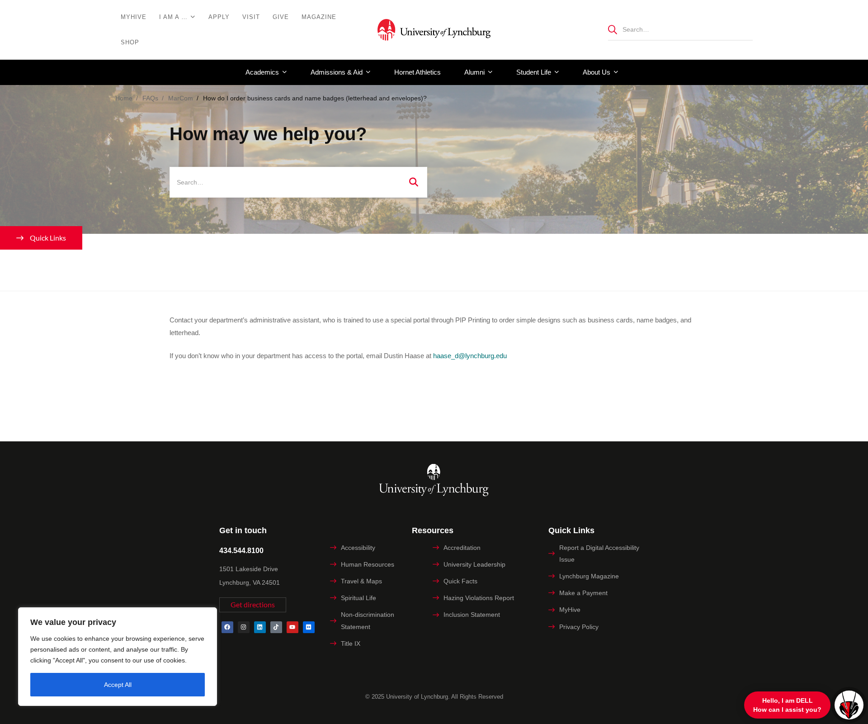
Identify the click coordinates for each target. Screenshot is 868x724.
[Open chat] (849, 705)
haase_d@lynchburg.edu (470, 356)
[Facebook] (227, 627)
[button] (252, 604)
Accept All (118, 684)
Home (123, 98)
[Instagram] (244, 627)
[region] (117, 656)
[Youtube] (292, 627)
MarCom (180, 98)
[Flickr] (309, 627)
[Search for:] (680, 29)
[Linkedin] (260, 627)
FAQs (150, 98)
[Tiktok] (276, 627)
